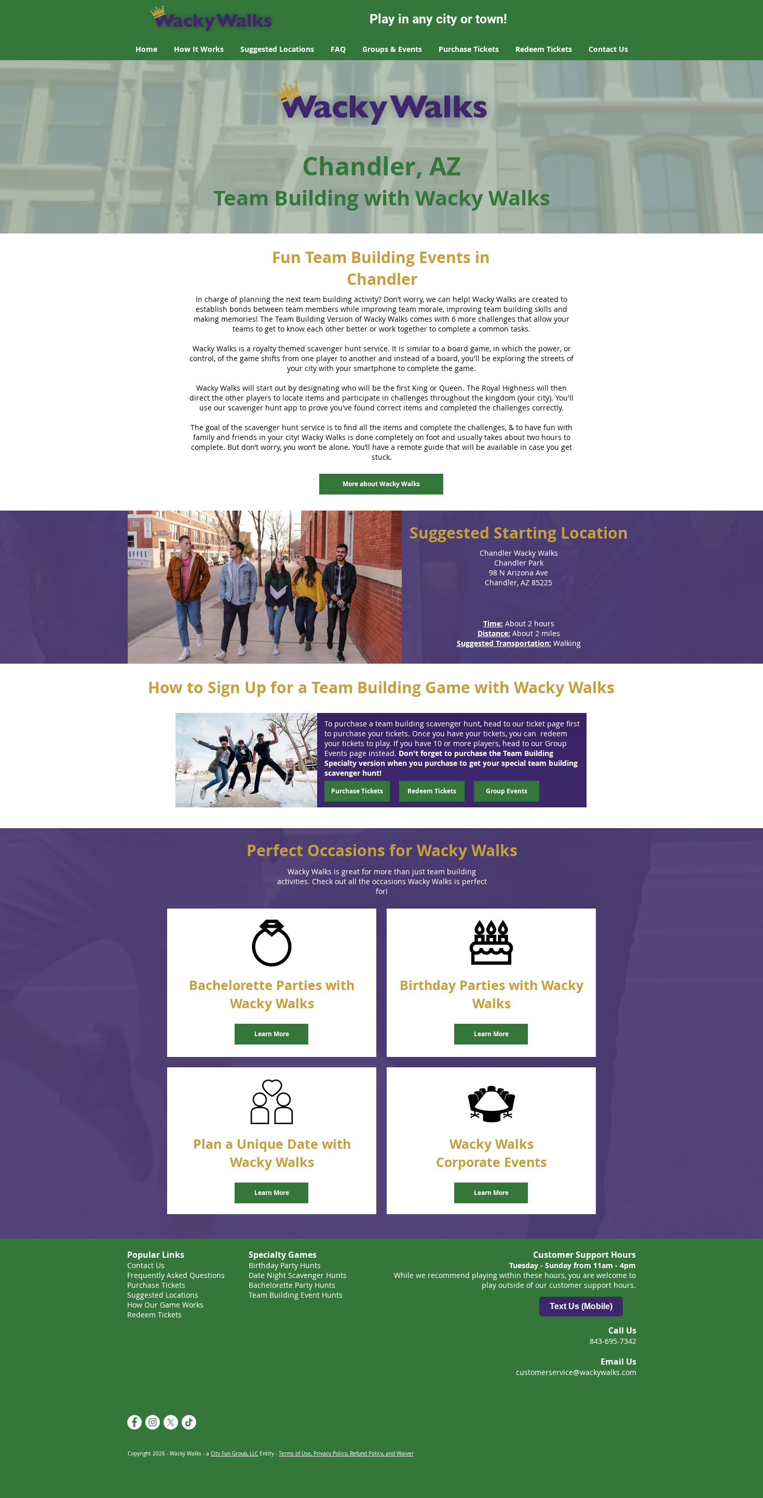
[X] (171, 1422)
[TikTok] (189, 1422)
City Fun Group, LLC (234, 1453)
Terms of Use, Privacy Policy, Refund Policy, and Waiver (346, 1453)
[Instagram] (152, 1422)
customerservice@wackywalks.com (576, 1372)
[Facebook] (134, 1422)
